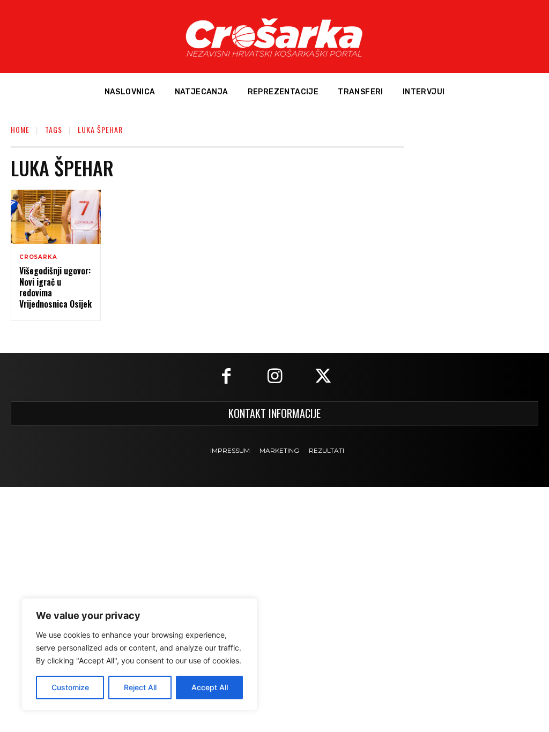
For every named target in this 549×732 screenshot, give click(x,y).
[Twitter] (322, 377)
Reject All (140, 687)
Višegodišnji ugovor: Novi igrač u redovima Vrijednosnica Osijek (55, 287)
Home (20, 129)
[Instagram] (274, 377)
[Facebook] (226, 377)
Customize (70, 687)
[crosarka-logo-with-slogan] (274, 36)
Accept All (209, 687)
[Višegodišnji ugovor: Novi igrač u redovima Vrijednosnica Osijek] (56, 217)
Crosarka (38, 257)
